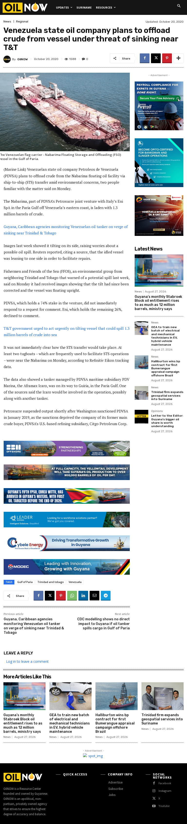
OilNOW (22, 59)
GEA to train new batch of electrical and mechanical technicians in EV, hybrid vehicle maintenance (165, 335)
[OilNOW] (7, 59)
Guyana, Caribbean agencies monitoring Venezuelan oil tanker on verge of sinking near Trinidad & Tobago (34, 626)
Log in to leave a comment (27, 661)
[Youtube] (154, 806)
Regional (22, 21)
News (7, 21)
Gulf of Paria (25, 582)
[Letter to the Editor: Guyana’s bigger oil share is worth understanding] (141, 416)
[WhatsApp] (72, 596)
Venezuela (75, 582)
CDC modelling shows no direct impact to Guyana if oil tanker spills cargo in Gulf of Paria (103, 623)
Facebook (165, 783)
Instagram (165, 791)
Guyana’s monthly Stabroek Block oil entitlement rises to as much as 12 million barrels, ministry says (158, 303)
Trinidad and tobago (50, 582)
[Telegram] (106, 596)
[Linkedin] (83, 596)
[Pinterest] (167, 58)
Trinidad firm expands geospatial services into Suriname (167, 395)
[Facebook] (145, 58)
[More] (178, 58)
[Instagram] (154, 791)
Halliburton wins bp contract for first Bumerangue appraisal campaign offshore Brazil (165, 368)
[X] (156, 58)
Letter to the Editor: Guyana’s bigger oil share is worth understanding (167, 421)
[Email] (94, 596)
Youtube (164, 806)
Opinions (157, 411)
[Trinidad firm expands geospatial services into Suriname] (141, 393)
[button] (179, 6)
